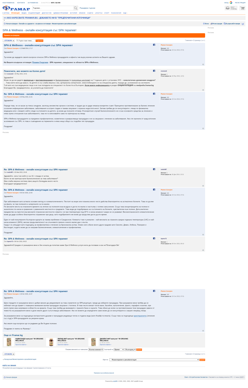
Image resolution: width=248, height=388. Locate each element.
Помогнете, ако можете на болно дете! (24, 71)
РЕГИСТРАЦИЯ (240, 2)
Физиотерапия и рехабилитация (64, 24)
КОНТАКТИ (21, 2)
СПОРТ (106, 13)
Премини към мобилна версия (104, 373)
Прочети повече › (21, 344)
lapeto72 (10, 241)
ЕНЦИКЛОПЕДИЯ (34, 13)
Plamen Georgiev (13, 48)
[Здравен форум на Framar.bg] (16, 8)
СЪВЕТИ (90, 13)
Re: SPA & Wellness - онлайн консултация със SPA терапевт (36, 94)
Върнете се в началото (203, 64)
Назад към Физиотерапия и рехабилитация (20, 359)
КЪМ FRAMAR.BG (8, 2)
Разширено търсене (87, 8)
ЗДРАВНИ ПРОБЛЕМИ (60, 13)
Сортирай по (109, 349)
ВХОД (226, 2)
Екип (186, 377)
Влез (207, 24)
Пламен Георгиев (40, 62)
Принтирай (242, 24)
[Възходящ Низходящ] (133, 349)
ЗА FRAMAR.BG (33, 2)
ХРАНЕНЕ (82, 13)
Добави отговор (8, 40)
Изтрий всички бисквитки (198, 377)
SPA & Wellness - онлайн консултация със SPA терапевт (39, 30)
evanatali (10, 74)
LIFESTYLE (98, 13)
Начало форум (12, 24)
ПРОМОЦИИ (15, 13)
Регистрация (217, 24)
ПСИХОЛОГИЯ (116, 13)
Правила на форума (11, 35)
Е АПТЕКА (6, 13)
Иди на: (105, 360)
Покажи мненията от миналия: (76, 349)
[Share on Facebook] (154, 45)
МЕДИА (24, 13)
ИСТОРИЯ (73, 13)
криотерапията (140, 316)
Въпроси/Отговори (233, 24)
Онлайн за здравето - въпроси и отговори (35, 24)
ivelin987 (10, 172)
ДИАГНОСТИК (46, 13)
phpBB (115, 381)
